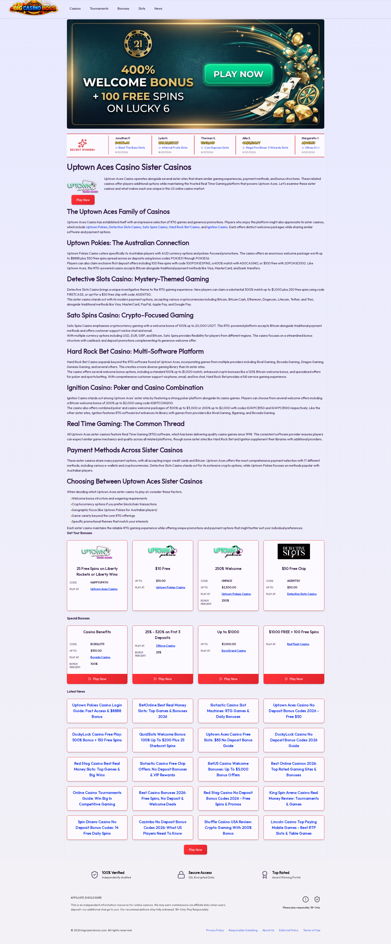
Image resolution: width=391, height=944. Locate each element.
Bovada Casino (100, 657)
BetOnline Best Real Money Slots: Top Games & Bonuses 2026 (162, 711)
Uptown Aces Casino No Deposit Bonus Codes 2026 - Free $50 (294, 711)
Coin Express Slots (208, 147)
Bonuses (123, 8)
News (158, 8)
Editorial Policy (288, 930)
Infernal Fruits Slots (166, 147)
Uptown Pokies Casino (170, 587)
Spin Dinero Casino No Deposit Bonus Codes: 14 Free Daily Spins (97, 827)
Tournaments (99, 8)
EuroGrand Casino (234, 650)
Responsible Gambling (243, 930)
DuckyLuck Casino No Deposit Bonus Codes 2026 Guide (294, 740)
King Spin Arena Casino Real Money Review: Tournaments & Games (294, 798)
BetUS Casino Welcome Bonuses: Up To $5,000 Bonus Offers (228, 769)
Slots (141, 8)
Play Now (83, 200)
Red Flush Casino (298, 644)
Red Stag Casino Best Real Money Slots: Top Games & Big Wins (97, 769)
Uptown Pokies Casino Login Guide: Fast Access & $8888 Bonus (97, 711)
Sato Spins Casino (154, 227)
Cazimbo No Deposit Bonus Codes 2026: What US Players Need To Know (162, 827)
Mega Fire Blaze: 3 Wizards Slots (259, 147)
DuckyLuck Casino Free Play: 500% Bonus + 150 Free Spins (97, 737)
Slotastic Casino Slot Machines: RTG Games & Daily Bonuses (228, 711)
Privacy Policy (215, 930)
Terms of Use (311, 930)
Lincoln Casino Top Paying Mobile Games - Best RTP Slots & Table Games (294, 827)
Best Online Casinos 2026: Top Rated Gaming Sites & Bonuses (294, 769)
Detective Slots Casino (125, 227)
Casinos (75, 8)
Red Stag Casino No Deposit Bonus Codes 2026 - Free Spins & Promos (228, 798)
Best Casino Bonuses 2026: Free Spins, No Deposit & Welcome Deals (162, 798)
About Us (268, 930)
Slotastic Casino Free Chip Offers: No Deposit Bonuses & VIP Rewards (163, 769)
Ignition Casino (217, 227)
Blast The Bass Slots (123, 147)
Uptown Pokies (96, 227)
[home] (34, 15)
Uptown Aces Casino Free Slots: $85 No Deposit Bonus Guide (228, 740)
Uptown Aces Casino (104, 589)
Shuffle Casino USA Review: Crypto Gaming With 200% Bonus (228, 827)
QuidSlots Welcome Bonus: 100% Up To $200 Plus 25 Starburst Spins (162, 740)
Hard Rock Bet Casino (184, 227)
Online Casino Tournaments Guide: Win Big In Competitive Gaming (97, 798)
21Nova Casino (165, 646)
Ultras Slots (304, 147)
